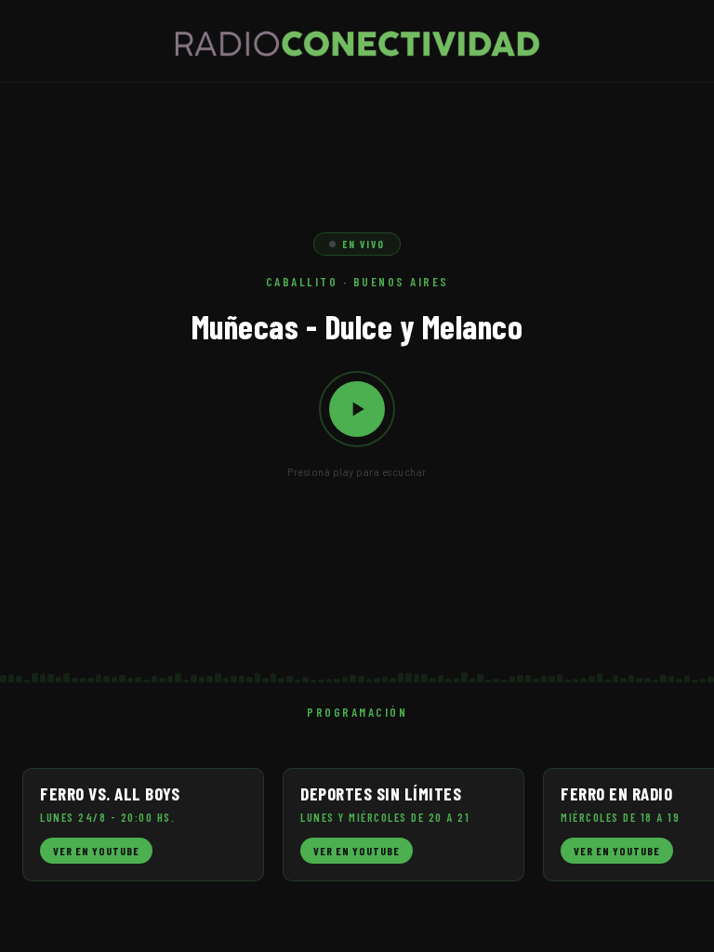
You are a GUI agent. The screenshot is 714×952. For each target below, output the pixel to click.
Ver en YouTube (96, 850)
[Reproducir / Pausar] (357, 409)
